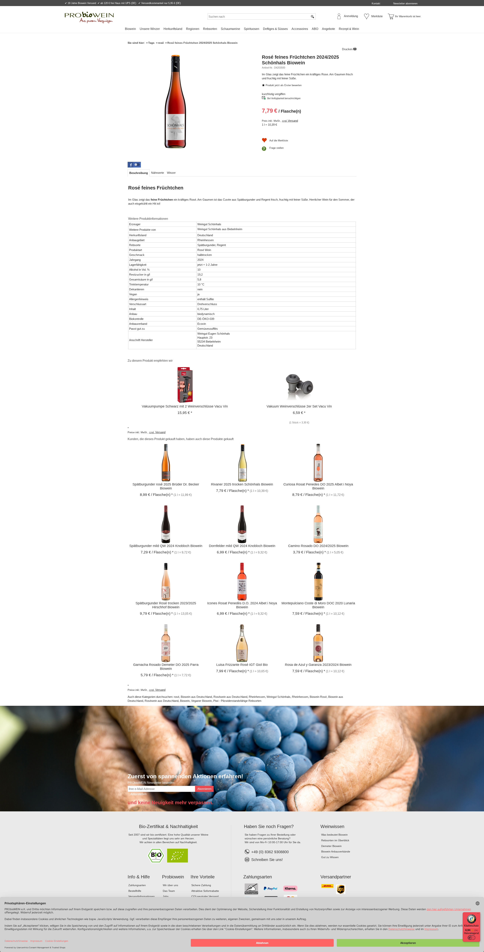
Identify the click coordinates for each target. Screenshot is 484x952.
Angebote (328, 28)
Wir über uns (170, 885)
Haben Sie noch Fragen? (269, 826)
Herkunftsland (173, 28)
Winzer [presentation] (171, 172)
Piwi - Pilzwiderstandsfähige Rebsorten (237, 700)
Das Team (169, 890)
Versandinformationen (141, 896)
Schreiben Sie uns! (267, 860)
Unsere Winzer (150, 28)
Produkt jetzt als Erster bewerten (284, 85)
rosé (176, 696)
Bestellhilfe (134, 890)
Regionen (192, 28)
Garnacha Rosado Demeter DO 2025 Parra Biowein (166, 667)
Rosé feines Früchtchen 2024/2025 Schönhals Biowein (300, 59)
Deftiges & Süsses (275, 28)
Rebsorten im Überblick (335, 840)
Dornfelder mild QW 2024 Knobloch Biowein (242, 546)
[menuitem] (130, 29)
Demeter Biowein (331, 846)
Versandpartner (335, 876)
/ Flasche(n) (281, 111)
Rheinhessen (257, 696)
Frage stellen (276, 147)
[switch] (471, 937)
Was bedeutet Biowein (334, 834)
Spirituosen (251, 28)
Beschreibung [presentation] (138, 173)
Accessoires (300, 28)
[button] (134, 164)
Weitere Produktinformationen (148, 218)
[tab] (139, 172)
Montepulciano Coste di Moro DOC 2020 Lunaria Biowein (318, 605)
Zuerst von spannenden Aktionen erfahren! (185, 776)
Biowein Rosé (318, 696)
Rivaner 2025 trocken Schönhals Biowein (242, 484)
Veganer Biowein (201, 700)
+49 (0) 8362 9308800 (270, 852)
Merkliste (377, 16)
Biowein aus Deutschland (196, 696)
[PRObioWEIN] (89, 17)
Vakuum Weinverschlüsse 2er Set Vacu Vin (299, 406)
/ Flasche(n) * (156, 495)
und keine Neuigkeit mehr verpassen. (170, 802)
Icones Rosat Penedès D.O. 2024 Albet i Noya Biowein (242, 605)
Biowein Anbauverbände (335, 851)
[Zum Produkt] (185, 384)
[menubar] (242, 29)
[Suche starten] (313, 16)
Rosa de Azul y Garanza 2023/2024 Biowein (318, 665)
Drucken (347, 49)
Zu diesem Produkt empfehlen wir (150, 360)
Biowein (130, 28)
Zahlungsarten (137, 885)
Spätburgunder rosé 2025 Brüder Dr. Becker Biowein (166, 486)
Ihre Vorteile (203, 876)
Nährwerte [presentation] (157, 172)
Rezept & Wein (349, 28)
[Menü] (478, 914)
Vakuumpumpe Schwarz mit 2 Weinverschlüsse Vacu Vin (185, 406)
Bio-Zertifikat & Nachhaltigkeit (168, 826)
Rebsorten (210, 28)
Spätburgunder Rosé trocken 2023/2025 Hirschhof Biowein (166, 605)
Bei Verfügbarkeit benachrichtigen (284, 98)
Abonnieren (204, 788)
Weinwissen (332, 826)
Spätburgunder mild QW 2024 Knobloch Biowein (165, 546)
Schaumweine (230, 28)
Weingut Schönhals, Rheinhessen (287, 696)
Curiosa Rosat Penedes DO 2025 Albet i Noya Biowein (318, 486)
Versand (293, 120)
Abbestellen (138, 794)
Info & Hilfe (139, 876)
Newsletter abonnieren (405, 3)
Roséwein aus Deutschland (230, 696)
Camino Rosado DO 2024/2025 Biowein (318, 546)
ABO (315, 28)
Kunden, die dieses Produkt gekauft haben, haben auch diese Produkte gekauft (180, 439)
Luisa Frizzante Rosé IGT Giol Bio (242, 665)
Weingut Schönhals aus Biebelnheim (219, 229)
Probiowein (173, 876)
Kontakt (376, 3)
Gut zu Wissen (330, 857)
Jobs (165, 896)
